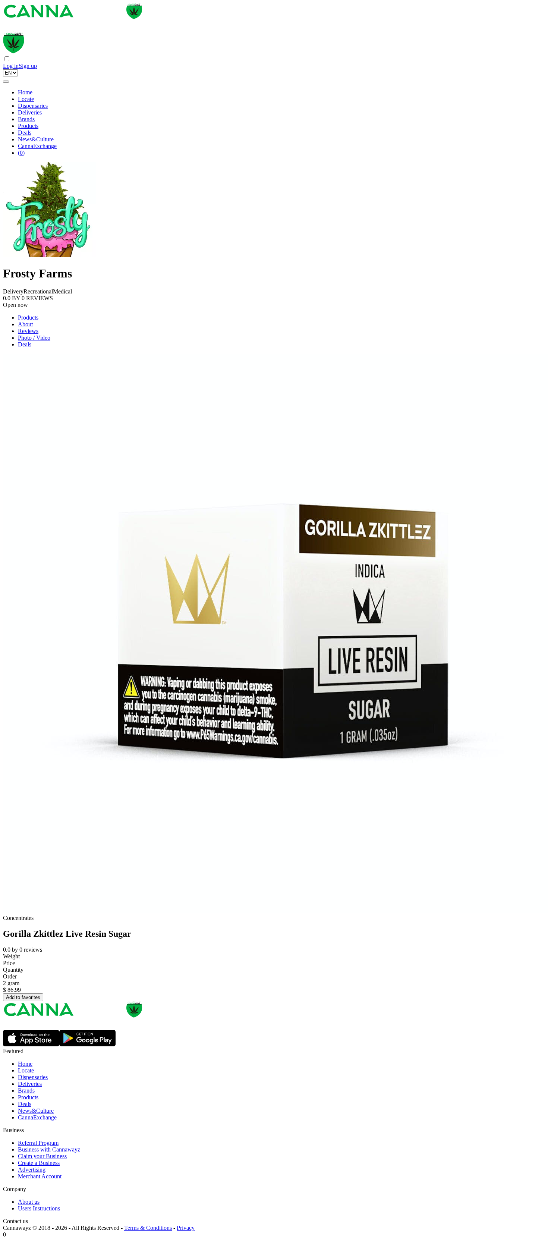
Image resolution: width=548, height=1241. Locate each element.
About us (29, 1201)
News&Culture (36, 139)
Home (25, 92)
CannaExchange (37, 146)
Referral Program (38, 1143)
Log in (11, 66)
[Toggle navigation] (6, 82)
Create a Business (39, 1163)
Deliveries (30, 112)
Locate (26, 99)
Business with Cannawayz (49, 1149)
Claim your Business (42, 1156)
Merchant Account (40, 1176)
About (25, 324)
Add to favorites (23, 997)
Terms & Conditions (148, 1228)
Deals (24, 132)
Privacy (186, 1228)
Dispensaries (33, 106)
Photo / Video (34, 337)
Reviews (28, 331)
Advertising (31, 1169)
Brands (26, 119)
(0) (21, 153)
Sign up (28, 66)
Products (28, 126)
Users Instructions (39, 1208)
